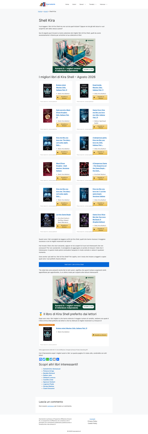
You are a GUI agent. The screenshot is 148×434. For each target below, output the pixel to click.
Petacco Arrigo (48, 371)
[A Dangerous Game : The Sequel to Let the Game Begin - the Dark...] (84, 169)
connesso (50, 406)
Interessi (102, 4)
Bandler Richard (49, 373)
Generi (82, 4)
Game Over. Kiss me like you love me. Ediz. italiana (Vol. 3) (99, 113)
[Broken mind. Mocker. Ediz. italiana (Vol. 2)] (47, 91)
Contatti (92, 419)
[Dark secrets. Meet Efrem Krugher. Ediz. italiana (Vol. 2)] (47, 116)
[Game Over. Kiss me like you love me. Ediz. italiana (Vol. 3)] (84, 116)
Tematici (91, 4)
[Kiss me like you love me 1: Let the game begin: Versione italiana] (84, 195)
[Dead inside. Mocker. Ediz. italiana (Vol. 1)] (84, 91)
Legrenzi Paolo (48, 384)
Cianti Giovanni (48, 388)
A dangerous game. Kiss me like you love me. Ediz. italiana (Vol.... (100, 141)
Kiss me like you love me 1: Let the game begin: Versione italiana (99, 192)
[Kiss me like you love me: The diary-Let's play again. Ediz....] (47, 143)
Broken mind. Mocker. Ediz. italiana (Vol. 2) (61, 87)
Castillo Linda (48, 380)
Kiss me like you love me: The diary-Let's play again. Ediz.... (63, 141)
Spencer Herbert (49, 382)
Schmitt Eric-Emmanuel (51, 369)
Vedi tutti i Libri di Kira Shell (74, 264)
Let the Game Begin (63, 215)
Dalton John (47, 375)
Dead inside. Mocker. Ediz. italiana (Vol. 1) (98, 87)
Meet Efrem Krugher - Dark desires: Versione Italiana (62, 167)
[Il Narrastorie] (47, 4)
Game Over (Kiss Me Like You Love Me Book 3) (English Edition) (99, 218)
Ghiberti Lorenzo (49, 377)
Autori (74, 4)
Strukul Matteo (48, 386)
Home (67, 4)
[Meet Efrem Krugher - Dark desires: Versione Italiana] (47, 169)
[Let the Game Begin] (47, 220)
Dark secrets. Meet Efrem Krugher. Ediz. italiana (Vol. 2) (63, 113)
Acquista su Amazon (64, 97)
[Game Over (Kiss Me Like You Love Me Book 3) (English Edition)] (84, 220)
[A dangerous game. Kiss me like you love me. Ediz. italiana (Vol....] (84, 143)
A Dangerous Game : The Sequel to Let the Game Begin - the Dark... (100, 167)
